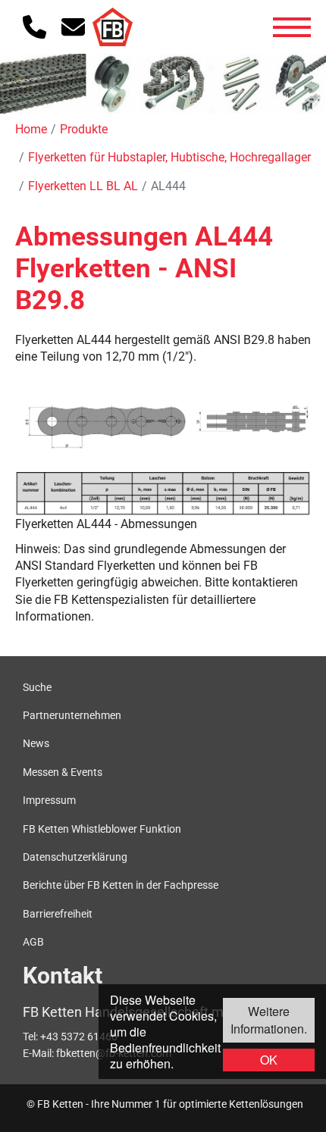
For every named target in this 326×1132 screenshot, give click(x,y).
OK (268, 1059)
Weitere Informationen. (268, 1019)
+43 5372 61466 (79, 1036)
